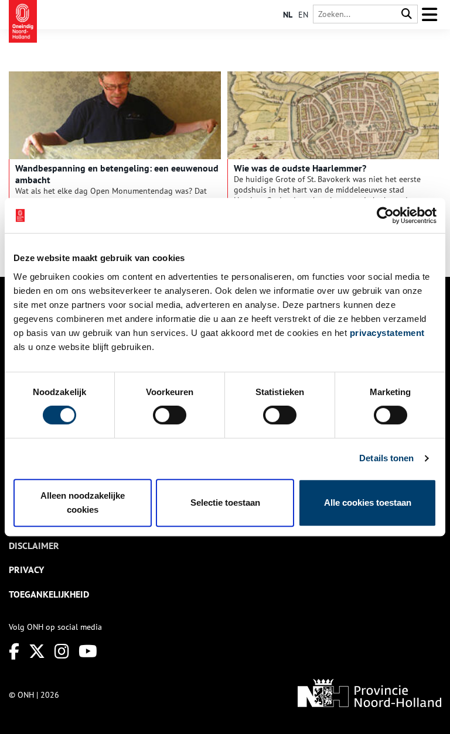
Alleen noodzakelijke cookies (82, 503)
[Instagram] (61, 651)
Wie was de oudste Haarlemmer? (300, 168)
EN (303, 14)
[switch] (169, 415)
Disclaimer (34, 545)
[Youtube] (88, 651)
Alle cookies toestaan (367, 502)
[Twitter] (37, 651)
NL (287, 14)
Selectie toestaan (225, 502)
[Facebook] (14, 651)
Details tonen (386, 458)
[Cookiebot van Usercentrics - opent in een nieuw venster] (385, 215)
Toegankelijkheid (49, 594)
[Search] (407, 14)
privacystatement (387, 333)
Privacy (26, 569)
